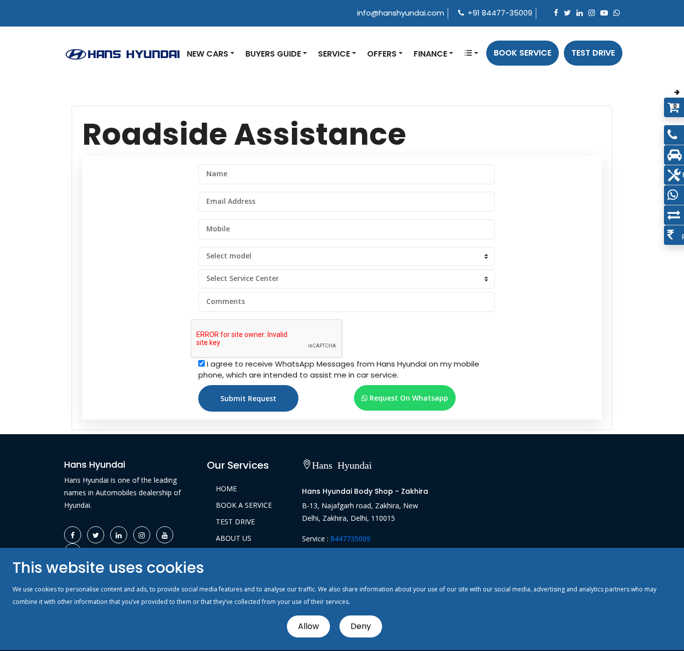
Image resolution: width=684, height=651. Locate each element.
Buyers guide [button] (273, 54)
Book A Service (244, 505)
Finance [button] (430, 54)
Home (226, 488)
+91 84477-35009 (500, 13)
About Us (233, 538)
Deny (361, 626)
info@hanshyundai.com (400, 13)
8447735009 (350, 538)
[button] (471, 54)
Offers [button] (382, 54)
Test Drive (593, 53)
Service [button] (334, 54)
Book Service (522, 53)
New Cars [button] (207, 54)
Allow (308, 626)
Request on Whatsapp (408, 398)
